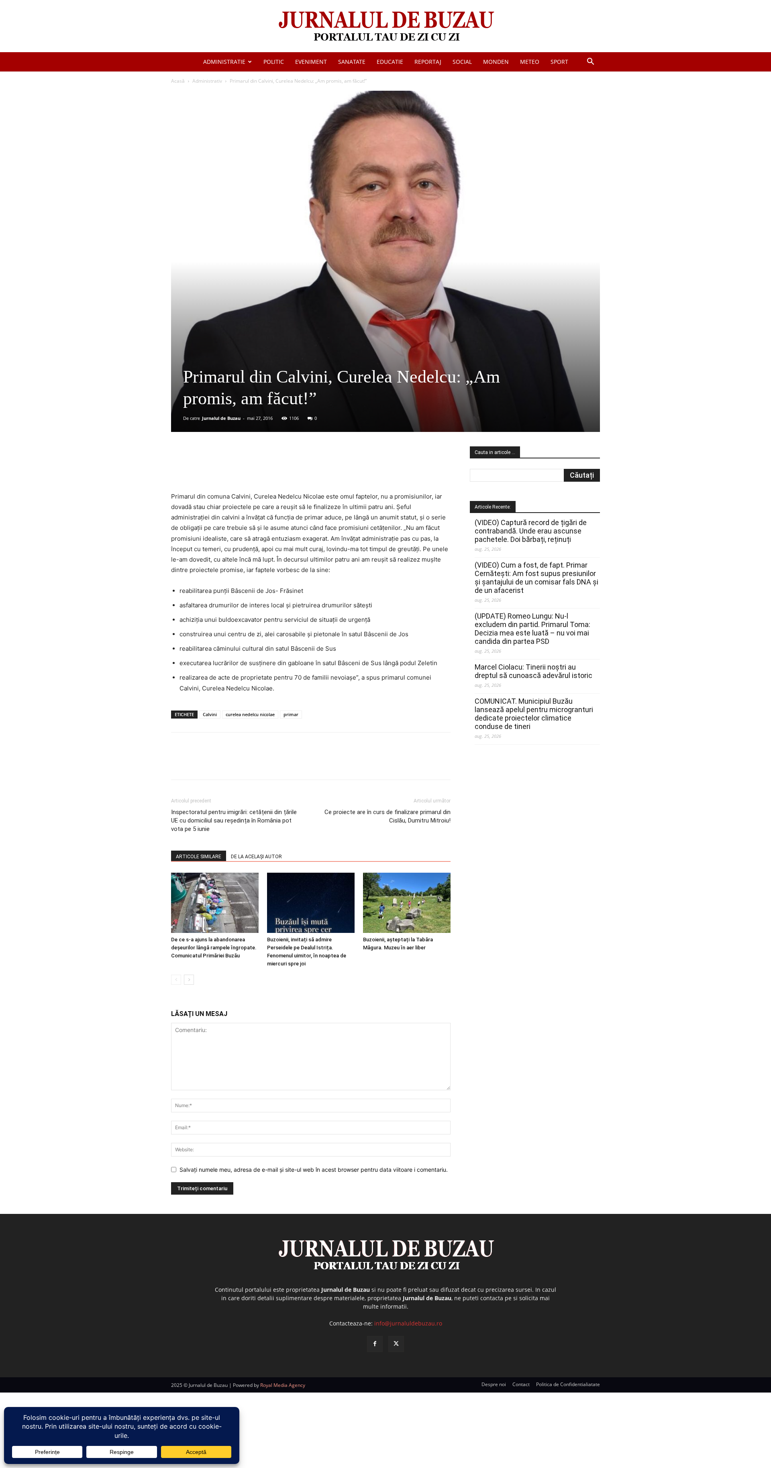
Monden (496, 61)
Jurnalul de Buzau (221, 418)
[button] (590, 62)
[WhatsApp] (286, 468)
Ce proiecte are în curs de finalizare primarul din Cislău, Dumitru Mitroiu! (387, 816)
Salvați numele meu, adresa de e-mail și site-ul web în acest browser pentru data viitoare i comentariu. (313, 1169)
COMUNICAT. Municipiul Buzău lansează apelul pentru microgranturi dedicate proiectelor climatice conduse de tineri (534, 714)
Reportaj (427, 61)
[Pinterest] (268, 468)
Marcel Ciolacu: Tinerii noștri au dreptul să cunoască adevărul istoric (533, 671)
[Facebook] (231, 468)
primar (291, 714)
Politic (273, 61)
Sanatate (351, 61)
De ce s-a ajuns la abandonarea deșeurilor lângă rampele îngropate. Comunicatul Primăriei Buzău (214, 948)
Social (462, 61)
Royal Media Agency (282, 1385)
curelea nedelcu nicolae (250, 714)
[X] (249, 468)
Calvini (210, 714)
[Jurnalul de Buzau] (385, 27)
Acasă (178, 80)
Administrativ (207, 80)
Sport (559, 61)
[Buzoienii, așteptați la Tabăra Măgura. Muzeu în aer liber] (407, 903)
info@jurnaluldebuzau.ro (408, 1323)
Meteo (529, 61)
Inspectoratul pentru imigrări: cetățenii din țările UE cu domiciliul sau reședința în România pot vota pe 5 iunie (234, 820)
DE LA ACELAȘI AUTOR (256, 856)
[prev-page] (176, 980)
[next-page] (189, 980)
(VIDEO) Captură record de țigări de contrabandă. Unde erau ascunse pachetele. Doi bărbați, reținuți (531, 531)
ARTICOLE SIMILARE (198, 856)
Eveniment (311, 61)
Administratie (224, 61)
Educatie (390, 61)
